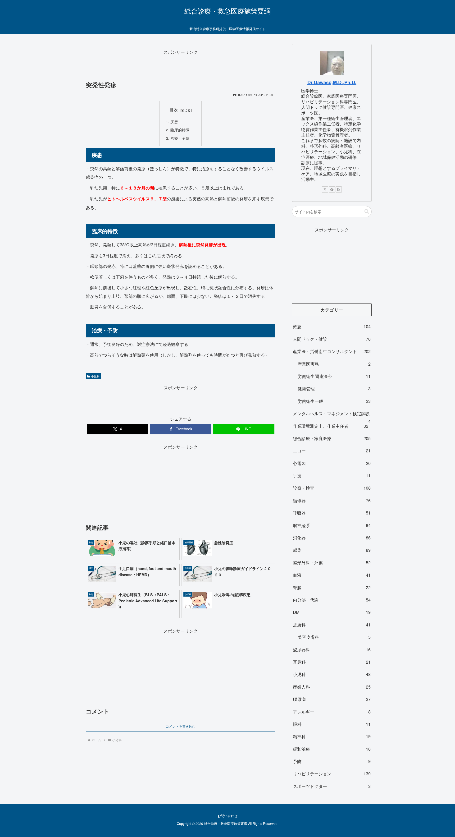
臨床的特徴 (179, 130)
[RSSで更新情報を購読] (339, 189)
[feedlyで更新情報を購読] (332, 189)
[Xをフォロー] (325, 189)
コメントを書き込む (181, 726)
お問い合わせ (227, 815)
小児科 (95, 376)
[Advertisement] (180, 66)
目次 (173, 110)
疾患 (174, 121)
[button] (367, 211)
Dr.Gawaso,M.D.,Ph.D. (331, 82)
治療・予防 (179, 138)
